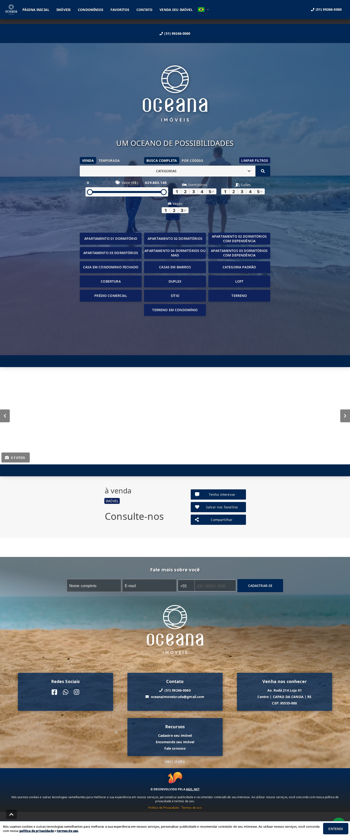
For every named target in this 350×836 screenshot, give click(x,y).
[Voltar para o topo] (11, 814)
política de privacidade (36, 831)
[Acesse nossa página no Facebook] (54, 692)
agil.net (193, 789)
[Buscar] (262, 171)
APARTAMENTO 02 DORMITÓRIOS (175, 238)
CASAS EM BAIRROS (175, 267)
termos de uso (67, 831)
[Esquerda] (5, 415)
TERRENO (239, 295)
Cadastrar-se (260, 585)
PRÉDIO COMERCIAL (110, 295)
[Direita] (345, 415)
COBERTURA (110, 281)
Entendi (335, 828)
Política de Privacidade (163, 808)
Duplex (175, 281)
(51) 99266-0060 (177, 33)
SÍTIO (175, 295)
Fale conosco (175, 748)
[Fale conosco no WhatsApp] (65, 692)
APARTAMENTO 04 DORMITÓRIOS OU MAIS (175, 252)
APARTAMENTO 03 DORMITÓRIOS (110, 253)
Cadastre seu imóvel (175, 735)
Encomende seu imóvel (175, 741)
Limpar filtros (254, 160)
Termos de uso (191, 808)
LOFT (239, 281)
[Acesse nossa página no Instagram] (76, 692)
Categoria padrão (239, 267)
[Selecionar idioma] (203, 9)
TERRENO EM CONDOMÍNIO (175, 310)
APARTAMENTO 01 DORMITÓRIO (110, 238)
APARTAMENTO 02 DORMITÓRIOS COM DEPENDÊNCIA (239, 238)
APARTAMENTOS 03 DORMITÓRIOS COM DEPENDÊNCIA (239, 252)
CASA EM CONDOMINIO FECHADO (110, 267)
